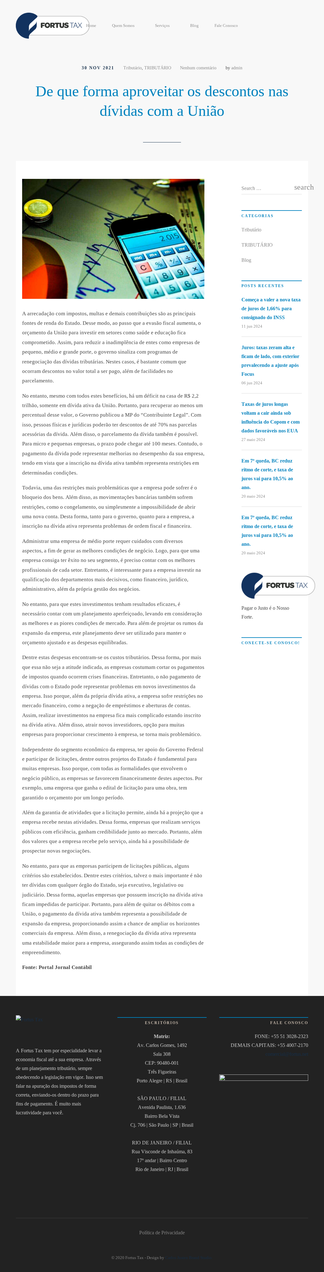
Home (91, 25)
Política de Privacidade (162, 1232)
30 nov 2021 (98, 67)
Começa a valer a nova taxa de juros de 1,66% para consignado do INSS (271, 308)
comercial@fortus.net (286, 1054)
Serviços (162, 25)
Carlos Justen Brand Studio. (189, 1257)
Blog (194, 25)
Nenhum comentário (198, 67)
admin (236, 67)
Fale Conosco (226, 25)
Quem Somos (123, 25)
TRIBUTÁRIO (157, 67)
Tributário (132, 67)
